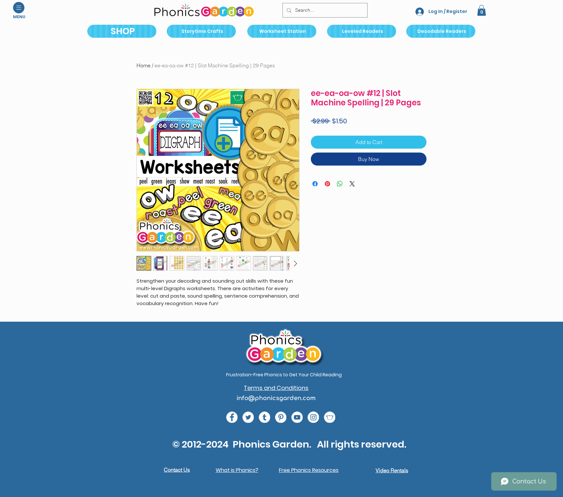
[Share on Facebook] (315, 184)
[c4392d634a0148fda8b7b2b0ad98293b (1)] (248, 417)
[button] (18, 7)
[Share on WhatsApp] (340, 184)
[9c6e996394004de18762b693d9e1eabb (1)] (264, 417)
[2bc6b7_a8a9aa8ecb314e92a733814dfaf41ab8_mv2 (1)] (329, 417)
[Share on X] (352, 184)
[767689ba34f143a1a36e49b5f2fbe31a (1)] (280, 417)
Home (144, 65)
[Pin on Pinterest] (327, 184)
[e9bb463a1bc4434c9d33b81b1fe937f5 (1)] (297, 417)
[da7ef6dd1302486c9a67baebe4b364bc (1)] (313, 417)
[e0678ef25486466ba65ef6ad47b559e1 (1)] (232, 417)
